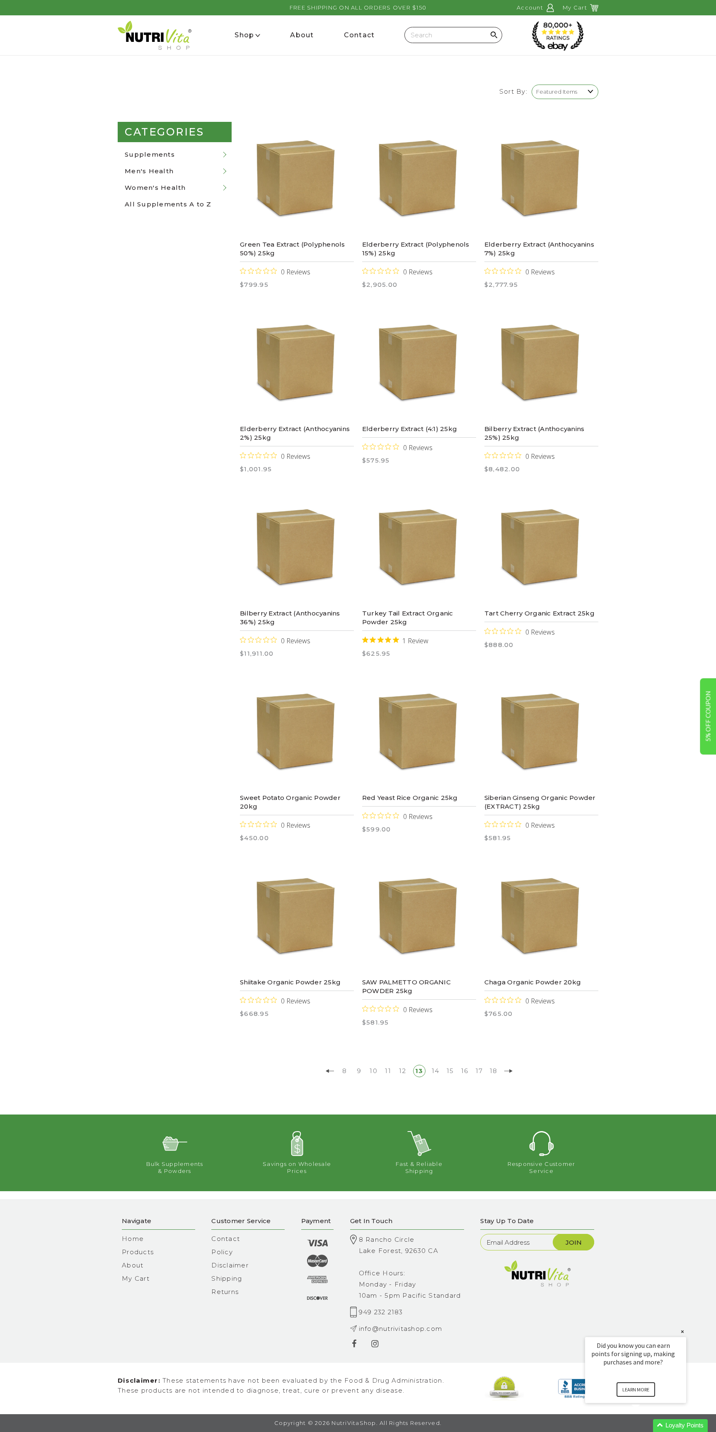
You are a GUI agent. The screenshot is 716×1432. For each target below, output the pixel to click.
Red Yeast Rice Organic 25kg (410, 798)
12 (402, 1071)
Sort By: (513, 91)
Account (531, 7)
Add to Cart (296, 179)
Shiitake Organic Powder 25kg (290, 982)
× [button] (682, 1331)
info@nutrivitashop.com (401, 1329)
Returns (225, 1292)
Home (133, 1239)
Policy (222, 1252)
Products (138, 1252)
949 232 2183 (381, 1312)
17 (479, 1071)
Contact (225, 1239)
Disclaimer (230, 1265)
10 (373, 1071)
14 (436, 1071)
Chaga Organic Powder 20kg (532, 982)
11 (388, 1071)
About (132, 1265)
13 (419, 1071)
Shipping (226, 1278)
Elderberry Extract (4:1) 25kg (409, 429)
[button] (645, 1425)
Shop (244, 35)
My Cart (136, 1278)
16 (465, 1071)
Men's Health (149, 171)
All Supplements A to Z (168, 204)
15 (450, 1071)
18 (494, 1071)
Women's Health (155, 187)
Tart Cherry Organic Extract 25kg (539, 613)
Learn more (635, 1389)
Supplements (150, 154)
